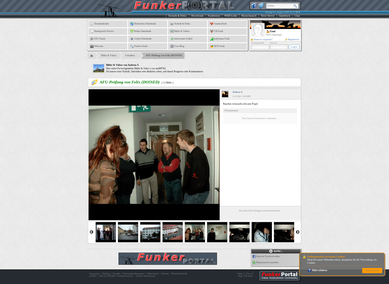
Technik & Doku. (177, 15)
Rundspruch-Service (104, 31)
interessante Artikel (183, 38)
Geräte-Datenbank (143, 38)
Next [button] (298, 232)
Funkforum (214, 15)
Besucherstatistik (179, 273)
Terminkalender (101, 23)
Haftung (106, 273)
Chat (297, 15)
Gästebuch (284, 15)
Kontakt (116, 273)
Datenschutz (153, 273)
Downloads (197, 15)
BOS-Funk (219, 46)
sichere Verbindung (146, 276)
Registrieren (293, 39)
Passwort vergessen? (263, 39)
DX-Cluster (100, 38)
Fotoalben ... (131, 55)
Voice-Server (268, 15)
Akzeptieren (372, 270)
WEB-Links (230, 15)
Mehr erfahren (319, 270)
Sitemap (165, 273)
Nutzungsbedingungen (133, 273)
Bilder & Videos (182, 31)
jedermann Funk (222, 38)
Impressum (94, 273)
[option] (106, 232)
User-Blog (179, 46)
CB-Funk (218, 31)
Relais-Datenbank (142, 31)
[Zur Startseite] (279, 280)
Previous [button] (92, 232)
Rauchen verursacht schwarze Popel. (250, 110)
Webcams (98, 46)
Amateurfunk (220, 23)
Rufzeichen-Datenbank (145, 23)
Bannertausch (249, 15)
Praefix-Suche (141, 46)
